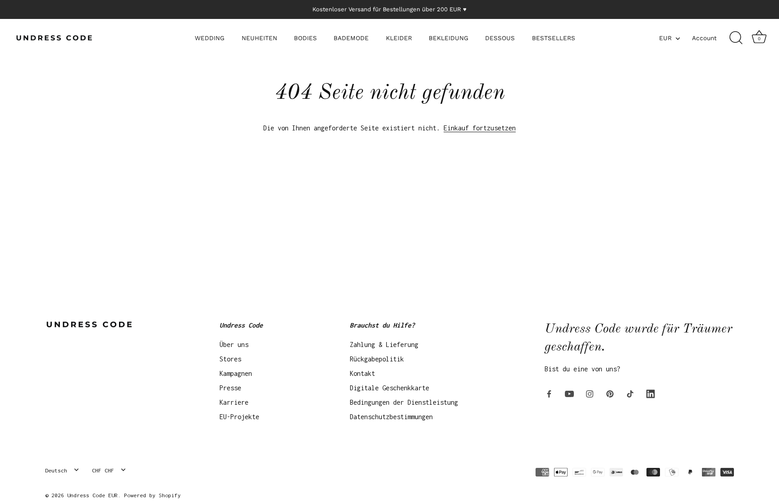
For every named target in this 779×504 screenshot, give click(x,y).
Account (704, 38)
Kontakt (362, 373)
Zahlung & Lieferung (384, 344)
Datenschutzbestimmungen (391, 417)
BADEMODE (351, 38)
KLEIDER (399, 38)
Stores (230, 359)
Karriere (234, 402)
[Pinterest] (609, 393)
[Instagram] (589, 393)
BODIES (305, 38)
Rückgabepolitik (377, 359)
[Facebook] (549, 393)
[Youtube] (569, 393)
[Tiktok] (630, 393)
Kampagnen (236, 373)
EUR (665, 38)
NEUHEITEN (259, 38)
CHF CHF (103, 470)
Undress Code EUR (92, 495)
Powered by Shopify (152, 495)
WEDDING (210, 38)
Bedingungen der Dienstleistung (404, 402)
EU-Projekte (239, 417)
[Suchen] (736, 38)
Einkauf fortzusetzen (480, 128)
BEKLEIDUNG (448, 38)
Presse (230, 388)
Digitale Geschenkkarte (389, 388)
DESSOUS (500, 38)
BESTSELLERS (553, 38)
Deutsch (56, 470)
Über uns (234, 344)
